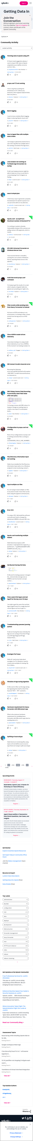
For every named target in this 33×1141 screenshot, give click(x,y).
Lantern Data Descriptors (11, 876)
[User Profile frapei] (3, 163)
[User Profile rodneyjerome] (3, 307)
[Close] (30, 1124)
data (5, 916)
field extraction (8, 929)
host (5, 941)
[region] (16, 1131)
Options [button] (3, 36)
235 (23, 765)
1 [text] (10, 269)
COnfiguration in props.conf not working (17, 428)
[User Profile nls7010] (3, 136)
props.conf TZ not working (16, 83)
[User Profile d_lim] (3, 626)
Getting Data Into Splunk (11, 880)
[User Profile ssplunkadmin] (3, 708)
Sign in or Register (22, 25)
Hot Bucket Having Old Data (16, 565)
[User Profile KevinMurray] (3, 250)
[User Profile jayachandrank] (3, 566)
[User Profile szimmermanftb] (3, 598)
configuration (8, 908)
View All (6, 1076)
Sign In (24, 3)
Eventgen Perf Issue (14, 654)
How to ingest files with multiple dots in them (17, 135)
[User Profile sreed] (3, 393)
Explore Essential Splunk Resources (14, 851)
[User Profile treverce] (3, 85)
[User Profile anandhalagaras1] (3, 683)
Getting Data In (10, 72)
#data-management (14, 861)
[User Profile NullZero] (3, 220)
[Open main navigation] (30, 3)
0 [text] (10, 75)
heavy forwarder (8, 937)
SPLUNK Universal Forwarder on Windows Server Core (18, 249)
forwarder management (11, 933)
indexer (6, 954)
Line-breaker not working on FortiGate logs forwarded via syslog (16, 164)
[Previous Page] (1, 766)
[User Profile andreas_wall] (3, 336)
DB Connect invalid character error (18, 364)
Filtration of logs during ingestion (18, 682)
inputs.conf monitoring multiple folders (17, 536)
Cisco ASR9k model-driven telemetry (16, 336)
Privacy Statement (15, 1133)
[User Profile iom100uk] (3, 279)
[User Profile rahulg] (3, 537)
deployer (6, 920)
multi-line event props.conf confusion (16, 279)
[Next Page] (31, 766)
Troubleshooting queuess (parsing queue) (18, 625)
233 (13, 765)
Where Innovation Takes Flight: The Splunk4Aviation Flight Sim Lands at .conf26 (14, 1008)
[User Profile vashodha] (3, 195)
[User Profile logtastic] (3, 458)
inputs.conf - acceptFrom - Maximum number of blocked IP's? (18, 220)
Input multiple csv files (14, 484)
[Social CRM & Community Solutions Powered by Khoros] (27, 1111)
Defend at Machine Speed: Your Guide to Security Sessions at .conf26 (16, 992)
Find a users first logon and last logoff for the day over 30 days (17, 598)
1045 (7, 767)
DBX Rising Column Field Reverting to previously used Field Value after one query (18, 394)
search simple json (13, 193)
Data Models (7, 884)
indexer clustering (9, 958)
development (7, 924)
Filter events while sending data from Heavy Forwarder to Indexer (18, 306)
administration (8, 899)
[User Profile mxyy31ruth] (3, 655)
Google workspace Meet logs (11, 1045)
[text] (8, 75)
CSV (5, 912)
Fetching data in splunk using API (18, 56)
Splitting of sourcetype (15, 736)
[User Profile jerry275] (3, 112)
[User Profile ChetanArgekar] (3, 429)
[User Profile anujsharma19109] (3, 57)
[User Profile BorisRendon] (3, 511)
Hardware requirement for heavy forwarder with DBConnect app (18, 708)
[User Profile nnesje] (3, 365)
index (5, 950)
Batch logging (11, 111)
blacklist (6, 904)
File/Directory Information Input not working (18, 458)
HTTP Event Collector (10, 946)
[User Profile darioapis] (3, 486)
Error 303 (10, 510)
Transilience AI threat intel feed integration (16, 1069)
